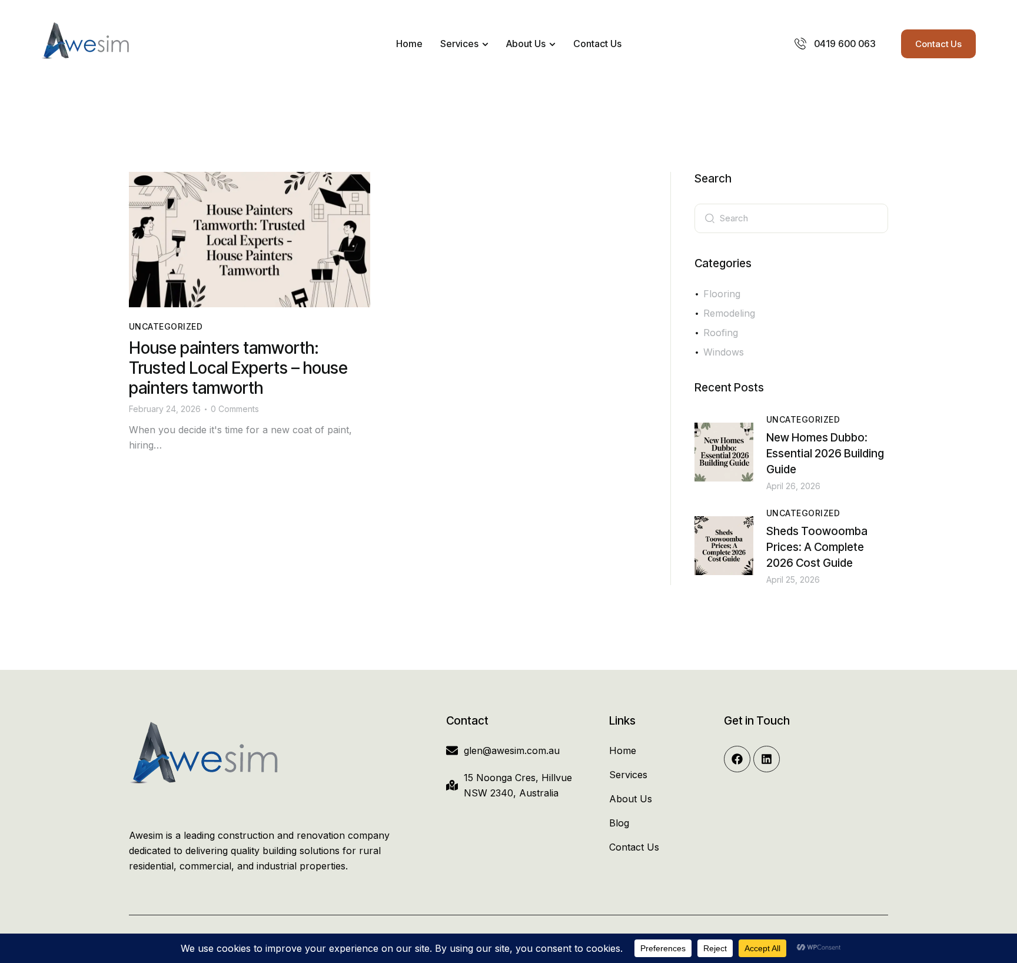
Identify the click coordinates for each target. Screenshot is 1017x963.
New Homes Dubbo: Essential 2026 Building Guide (825, 453)
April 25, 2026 (793, 580)
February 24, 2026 (165, 409)
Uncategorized (165, 326)
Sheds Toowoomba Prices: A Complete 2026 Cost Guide (817, 547)
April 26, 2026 (793, 486)
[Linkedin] (766, 759)
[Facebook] (737, 759)
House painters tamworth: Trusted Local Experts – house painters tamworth (238, 368)
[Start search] (709, 217)
